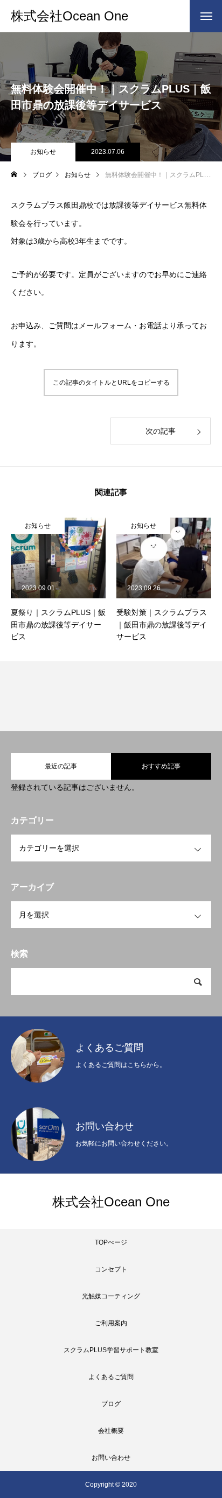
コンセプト (111, 1269)
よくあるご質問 (111, 1377)
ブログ (111, 1404)
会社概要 (111, 1431)
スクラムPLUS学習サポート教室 (111, 1350)
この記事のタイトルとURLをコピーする (111, 382)
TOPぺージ (111, 1242)
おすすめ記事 (161, 766)
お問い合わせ (111, 1457)
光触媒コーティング (111, 1296)
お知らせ (43, 152)
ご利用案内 (111, 1323)
